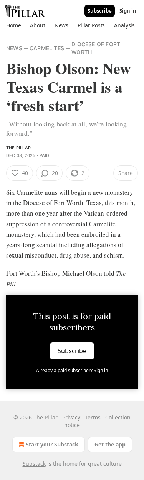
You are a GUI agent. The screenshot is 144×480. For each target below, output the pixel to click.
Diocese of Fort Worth (95, 48)
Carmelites (47, 48)
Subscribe (100, 10)
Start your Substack (52, 444)
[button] (13, 25)
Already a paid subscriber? (72, 370)
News (14, 48)
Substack (34, 463)
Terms (93, 417)
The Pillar (18, 147)
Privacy (71, 417)
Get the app (110, 444)
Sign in (127, 10)
